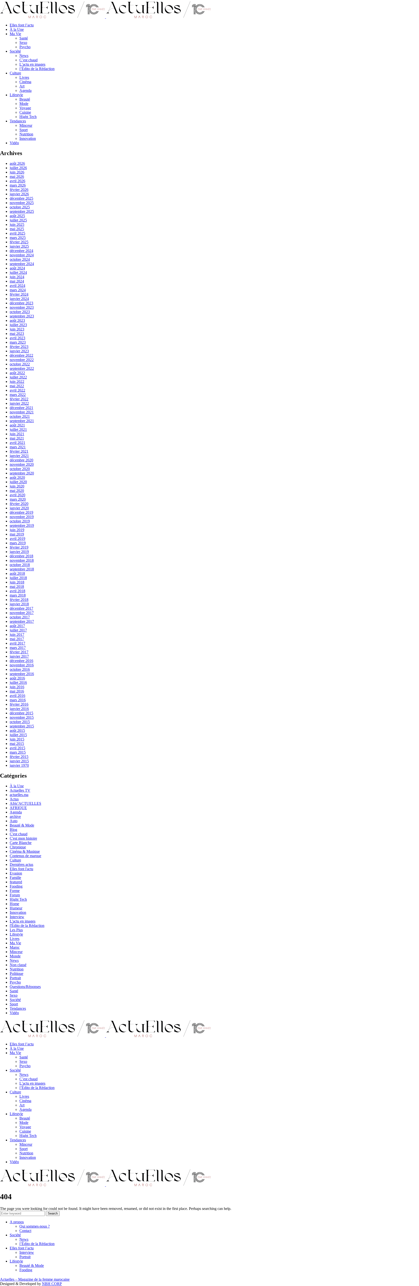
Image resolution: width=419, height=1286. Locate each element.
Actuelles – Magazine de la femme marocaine (35, 1279)
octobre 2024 (20, 259)
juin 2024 (17, 277)
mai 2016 (17, 691)
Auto (13, 821)
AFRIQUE (18, 808)
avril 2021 (17, 443)
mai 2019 (17, 534)
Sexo (23, 42)
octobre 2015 (20, 722)
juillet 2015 (18, 735)
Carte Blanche (21, 843)
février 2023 (19, 347)
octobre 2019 (20, 521)
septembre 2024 (22, 264)
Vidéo (14, 143)
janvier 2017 (19, 656)
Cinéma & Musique (25, 851)
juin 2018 (17, 582)
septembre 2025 (22, 211)
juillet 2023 (18, 325)
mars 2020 (18, 499)
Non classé (18, 965)
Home (14, 904)
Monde (15, 956)
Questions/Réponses (25, 987)
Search (53, 1213)
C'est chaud (18, 834)
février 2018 (19, 600)
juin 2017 (17, 634)
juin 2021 (17, 434)
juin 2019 (17, 530)
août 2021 (17, 425)
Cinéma (25, 82)
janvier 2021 (19, 456)
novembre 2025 (22, 203)
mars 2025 (18, 238)
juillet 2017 (18, 630)
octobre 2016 (20, 669)
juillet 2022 (18, 377)
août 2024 (17, 268)
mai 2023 (17, 333)
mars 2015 (18, 752)
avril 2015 (17, 748)
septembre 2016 (22, 674)
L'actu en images (22, 921)
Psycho (25, 47)
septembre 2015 (22, 726)
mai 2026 (17, 176)
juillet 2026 (18, 168)
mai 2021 (17, 438)
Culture (15, 73)
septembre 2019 (22, 525)
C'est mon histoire (23, 838)
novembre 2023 (22, 307)
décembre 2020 (21, 460)
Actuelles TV (20, 790)
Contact (25, 1231)
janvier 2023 (19, 351)
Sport (23, 130)
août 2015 (17, 730)
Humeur (16, 908)
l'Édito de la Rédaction (27, 925)
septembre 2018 (22, 569)
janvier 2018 (19, 604)
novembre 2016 (22, 665)
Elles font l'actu (21, 869)
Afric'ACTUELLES (25, 803)
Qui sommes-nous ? (34, 1226)
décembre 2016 (21, 661)
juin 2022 (17, 381)
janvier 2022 (19, 403)
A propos (17, 1222)
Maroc (15, 947)
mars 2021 (18, 447)
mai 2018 (17, 586)
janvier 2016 (19, 709)
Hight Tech (28, 117)
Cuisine (25, 112)
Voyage (25, 108)
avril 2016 (17, 696)
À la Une (17, 29)
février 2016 (19, 704)
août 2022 (17, 373)
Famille (15, 878)
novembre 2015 (22, 717)
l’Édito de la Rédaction (37, 69)
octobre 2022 (20, 364)
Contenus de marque (25, 856)
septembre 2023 (22, 316)
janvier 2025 (19, 246)
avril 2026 (17, 181)
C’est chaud (28, 60)
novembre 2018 (22, 560)
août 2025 (17, 216)
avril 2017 (17, 643)
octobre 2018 (20, 565)
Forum (15, 895)
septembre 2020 (22, 473)
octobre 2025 (20, 207)
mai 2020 (17, 491)
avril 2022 (17, 390)
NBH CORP (52, 1284)
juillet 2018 (18, 578)
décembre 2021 (21, 408)
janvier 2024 (19, 299)
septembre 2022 (22, 368)
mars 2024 (18, 290)
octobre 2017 (20, 617)
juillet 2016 (18, 682)
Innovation (27, 138)
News (23, 56)
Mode (23, 104)
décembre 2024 (21, 251)
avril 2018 (17, 591)
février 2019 (19, 547)
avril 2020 (17, 495)
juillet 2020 (18, 482)
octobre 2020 (20, 469)
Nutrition (26, 134)
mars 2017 (18, 648)
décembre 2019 (21, 512)
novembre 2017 (22, 613)
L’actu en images (32, 64)
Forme (15, 891)
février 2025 (19, 242)
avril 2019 (17, 538)
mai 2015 (17, 744)
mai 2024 (17, 281)
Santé (23, 38)
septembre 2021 (22, 421)
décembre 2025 (21, 198)
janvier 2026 (19, 194)
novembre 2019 (22, 517)
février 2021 (19, 451)
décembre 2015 (21, 713)
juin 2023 (17, 329)
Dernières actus (21, 864)
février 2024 (19, 294)
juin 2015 (17, 739)
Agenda (25, 90)
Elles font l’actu (22, 25)
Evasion (16, 873)
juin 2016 (17, 687)
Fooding (16, 886)
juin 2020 (17, 486)
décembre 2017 (21, 608)
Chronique (18, 847)
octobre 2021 (20, 416)
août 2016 (17, 678)
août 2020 (17, 477)
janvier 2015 (19, 761)
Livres (24, 77)
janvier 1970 (19, 765)
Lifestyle (16, 95)
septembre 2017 (22, 621)
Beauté (24, 99)
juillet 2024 (18, 272)
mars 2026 (18, 185)
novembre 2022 (22, 360)
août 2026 (17, 163)
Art (21, 86)
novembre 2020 (22, 464)
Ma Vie (15, 34)
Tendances (18, 121)
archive (15, 816)
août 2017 (17, 626)
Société (15, 51)
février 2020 (19, 504)
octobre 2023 (20, 312)
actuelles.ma (19, 795)
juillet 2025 (18, 220)
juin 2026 (17, 172)
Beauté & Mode (22, 825)
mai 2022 (17, 386)
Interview (17, 917)
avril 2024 (17, 286)
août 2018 (17, 573)
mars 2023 (18, 342)
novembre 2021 (22, 412)
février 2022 (19, 399)
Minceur (25, 125)
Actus (14, 799)
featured (16, 882)
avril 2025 (17, 233)
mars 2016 (18, 700)
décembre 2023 (21, 303)
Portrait (15, 978)
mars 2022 (18, 395)
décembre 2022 (21, 355)
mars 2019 (18, 543)
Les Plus (16, 930)
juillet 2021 (18, 429)
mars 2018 (18, 595)
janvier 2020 (19, 508)
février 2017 (19, 652)
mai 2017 (17, 639)
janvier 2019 (19, 552)
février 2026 (19, 190)
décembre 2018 (21, 556)
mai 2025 (17, 229)
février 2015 (19, 757)
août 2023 (17, 320)
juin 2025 (17, 224)
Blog (13, 830)
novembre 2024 (22, 255)
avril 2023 (17, 338)
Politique (16, 973)
